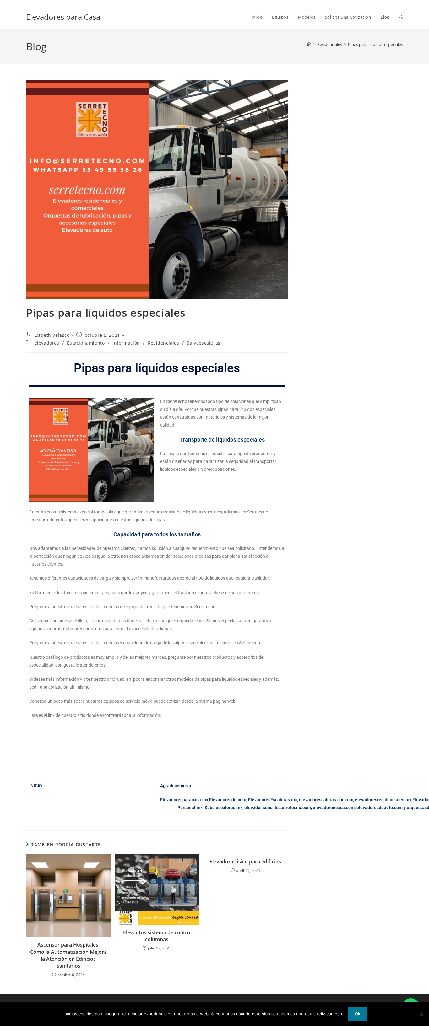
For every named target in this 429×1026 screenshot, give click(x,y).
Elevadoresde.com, (228, 799)
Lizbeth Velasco (52, 335)
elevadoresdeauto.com (379, 807)
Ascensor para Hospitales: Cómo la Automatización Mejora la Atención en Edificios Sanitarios (68, 955)
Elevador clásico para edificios (245, 861)
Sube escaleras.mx (223, 807)
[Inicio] (309, 44)
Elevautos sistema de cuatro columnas (156, 936)
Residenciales (163, 343)
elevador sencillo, (262, 807)
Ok (358, 1013)
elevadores (47, 343)
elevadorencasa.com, (334, 807)
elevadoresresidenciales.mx (383, 799)
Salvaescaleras (203, 343)
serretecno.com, (296, 807)
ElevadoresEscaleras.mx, (273, 799)
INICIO (35, 785)
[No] (421, 1014)
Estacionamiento (86, 343)
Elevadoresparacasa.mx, (184, 799)
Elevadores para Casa (63, 17)
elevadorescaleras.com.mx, (327, 799)
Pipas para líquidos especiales (375, 44)
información (126, 343)
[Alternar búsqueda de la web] (401, 17)
